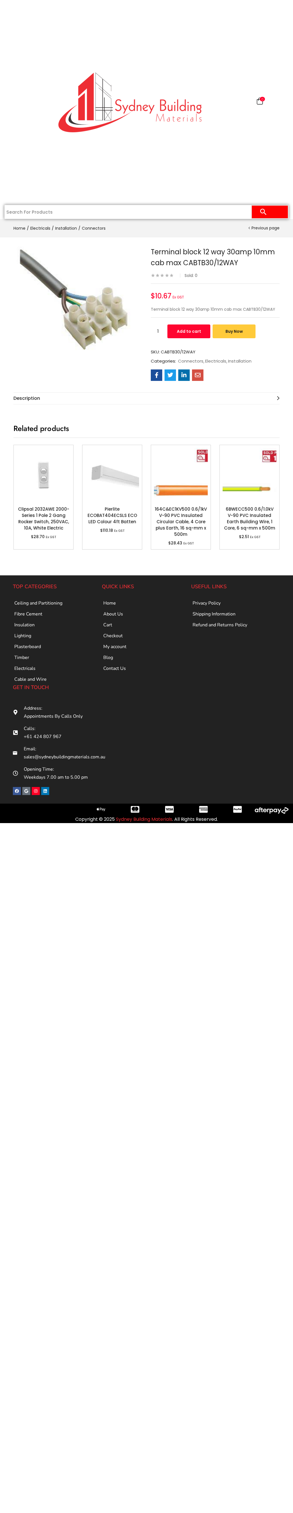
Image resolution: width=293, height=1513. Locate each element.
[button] (259, 102)
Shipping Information (214, 614)
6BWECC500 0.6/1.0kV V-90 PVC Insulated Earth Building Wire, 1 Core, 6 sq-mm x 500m (249, 518)
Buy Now (234, 331)
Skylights (26, 177)
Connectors (94, 228)
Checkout (113, 636)
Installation (66, 228)
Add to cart (189, 331)
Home (29, 9)
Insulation (26, 121)
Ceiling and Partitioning (24, 31)
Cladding (26, 65)
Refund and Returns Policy (220, 625)
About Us (113, 614)
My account (114, 647)
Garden (26, 158)
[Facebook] (17, 791)
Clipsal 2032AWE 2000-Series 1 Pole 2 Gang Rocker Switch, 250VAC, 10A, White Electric (43, 518)
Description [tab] (26, 398)
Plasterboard (26, 46)
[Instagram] (36, 791)
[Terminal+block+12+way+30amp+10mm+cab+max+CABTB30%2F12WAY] (170, 375)
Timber (26, 102)
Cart (107, 625)
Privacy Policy (207, 603)
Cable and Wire (30, 679)
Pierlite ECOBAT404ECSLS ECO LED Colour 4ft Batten (112, 515)
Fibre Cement (28, 614)
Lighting (22, 636)
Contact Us (26, 195)
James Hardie (26, 83)
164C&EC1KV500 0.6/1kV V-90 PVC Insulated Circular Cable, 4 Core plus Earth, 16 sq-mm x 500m (181, 521)
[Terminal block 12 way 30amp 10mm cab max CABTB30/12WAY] (156, 375)
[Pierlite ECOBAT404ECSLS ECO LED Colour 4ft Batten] (112, 475)
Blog (108, 657)
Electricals (26, 139)
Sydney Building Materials (144, 819)
